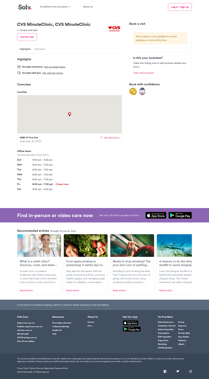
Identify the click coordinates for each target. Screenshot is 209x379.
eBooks (181, 344)
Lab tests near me (24, 330)
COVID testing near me (27, 337)
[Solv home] (25, 7)
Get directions (111, 137)
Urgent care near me (26, 323)
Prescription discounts (61, 323)
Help (54, 334)
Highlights (25, 48)
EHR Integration (164, 336)
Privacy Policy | (23, 368)
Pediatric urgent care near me (30, 326)
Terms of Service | (37, 368)
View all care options (26, 341)
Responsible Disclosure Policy (56, 368)
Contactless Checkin (167, 325)
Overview (39, 48)
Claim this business (143, 72)
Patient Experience (166, 322)
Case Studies (183, 336)
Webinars (182, 340)
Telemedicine (163, 333)
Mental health (23, 334)
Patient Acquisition (166, 329)
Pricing (181, 322)
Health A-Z (57, 330)
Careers (91, 322)
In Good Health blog (60, 326)
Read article (26, 290)
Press (90, 325)
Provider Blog (184, 333)
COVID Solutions (165, 347)
